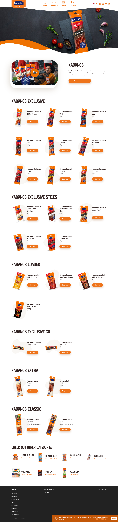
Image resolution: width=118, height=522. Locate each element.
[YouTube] (106, 3)
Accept (114, 518)
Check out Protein (50, 474)
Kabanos (14, 493)
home (45, 5)
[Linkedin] (109, 3)
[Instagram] (103, 3)
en (95, 4)
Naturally (14, 496)
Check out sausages (99, 458)
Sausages (14, 508)
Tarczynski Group (49, 489)
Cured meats (15, 514)
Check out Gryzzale (50, 458)
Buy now (32, 122)
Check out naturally (26, 474)
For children (15, 505)
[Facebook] (100, 3)
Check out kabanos (80, 81)
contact (73, 5)
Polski (98, 489)
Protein (14, 502)
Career (63, 5)
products (54, 5)
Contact (46, 492)
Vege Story (15, 511)
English (104, 489)
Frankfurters (15, 499)
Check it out (73, 474)
